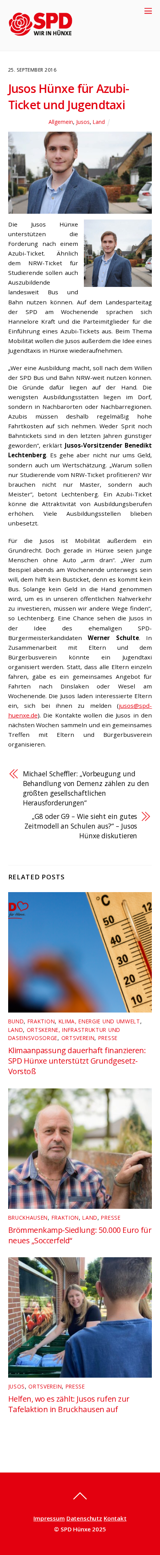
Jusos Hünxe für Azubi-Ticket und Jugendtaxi (68, 97)
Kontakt (115, 1518)
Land (99, 121)
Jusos (83, 121)
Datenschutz (84, 1518)
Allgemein (61, 121)
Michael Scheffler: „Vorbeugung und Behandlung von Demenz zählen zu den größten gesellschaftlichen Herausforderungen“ (86, 788)
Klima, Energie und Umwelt (99, 1021)
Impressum (49, 1518)
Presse (108, 1038)
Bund (16, 1021)
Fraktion (41, 1021)
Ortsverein (78, 1038)
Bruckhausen (28, 1217)
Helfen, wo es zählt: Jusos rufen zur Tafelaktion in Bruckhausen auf (68, 1404)
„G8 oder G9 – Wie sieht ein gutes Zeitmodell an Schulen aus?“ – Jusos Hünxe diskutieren (80, 826)
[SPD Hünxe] (46, 40)
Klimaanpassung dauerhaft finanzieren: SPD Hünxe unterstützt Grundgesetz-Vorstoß (77, 1060)
